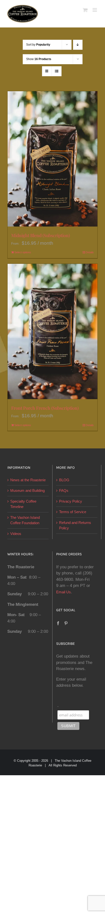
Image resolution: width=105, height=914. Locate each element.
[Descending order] (78, 45)
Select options (22, 252)
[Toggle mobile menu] (95, 10)
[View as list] (56, 71)
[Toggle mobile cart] (85, 10)
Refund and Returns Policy (75, 525)
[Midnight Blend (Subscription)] (52, 159)
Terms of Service (72, 512)
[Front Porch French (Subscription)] (52, 331)
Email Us (63, 592)
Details (90, 252)
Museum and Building (27, 490)
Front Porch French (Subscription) (45, 408)
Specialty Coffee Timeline (23, 504)
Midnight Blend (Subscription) (40, 235)
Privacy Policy (70, 501)
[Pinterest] (66, 623)
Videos (15, 534)
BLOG (64, 480)
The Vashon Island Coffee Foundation (25, 520)
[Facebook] (58, 623)
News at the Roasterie (28, 480)
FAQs (63, 490)
